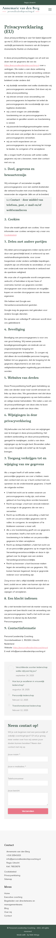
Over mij (8, 912)
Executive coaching (13, 897)
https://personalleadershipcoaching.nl (21, 65)
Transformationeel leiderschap (26, 705)
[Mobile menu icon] (50, 9)
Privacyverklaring (12, 875)
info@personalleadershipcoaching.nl (23, 859)
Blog (6, 908)
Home (7, 893)
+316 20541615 (13, 855)
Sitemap (8, 879)
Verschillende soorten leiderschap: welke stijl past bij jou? (32, 669)
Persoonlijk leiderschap (23, 695)
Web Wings (34, 935)
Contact (8, 915)
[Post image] (11, 668)
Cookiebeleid (10, 235)
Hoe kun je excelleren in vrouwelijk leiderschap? (28, 683)
